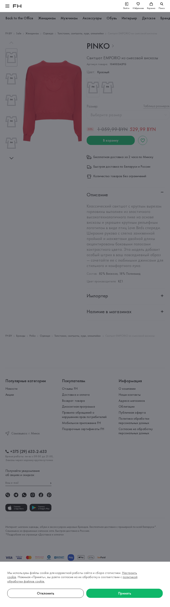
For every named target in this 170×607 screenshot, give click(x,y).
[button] (7, 6)
